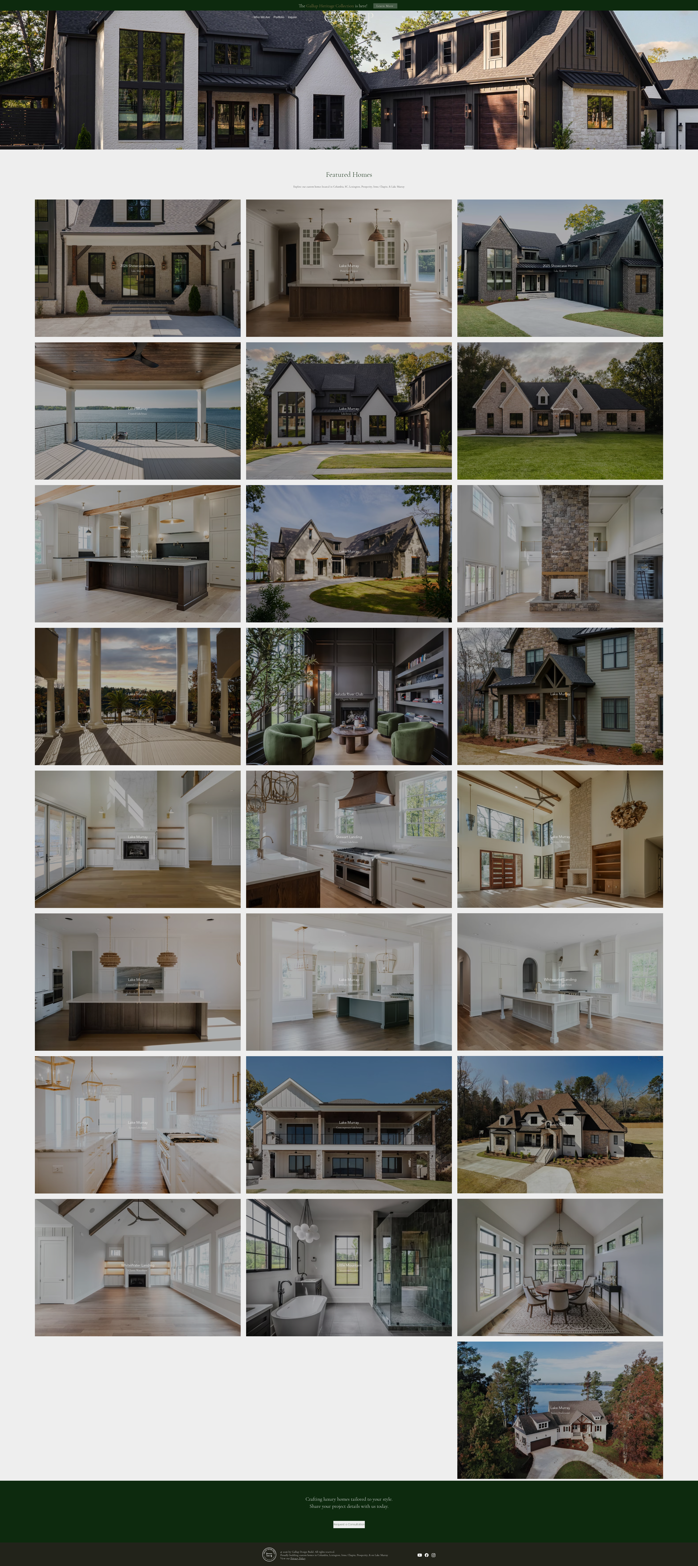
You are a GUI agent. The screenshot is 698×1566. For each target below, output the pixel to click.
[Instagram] (433, 1555)
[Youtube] (419, 1555)
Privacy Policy (298, 1558)
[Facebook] (426, 1555)
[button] (262, 17)
